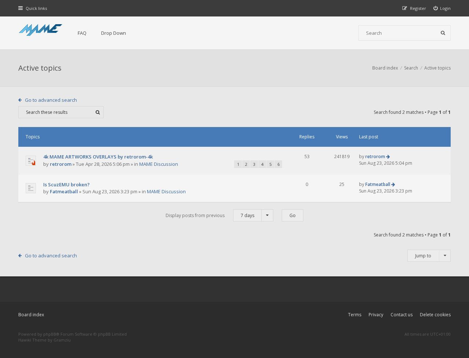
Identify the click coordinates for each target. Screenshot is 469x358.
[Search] (443, 33)
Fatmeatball (64, 191)
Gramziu (62, 340)
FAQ (82, 33)
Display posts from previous (210, 215)
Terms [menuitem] (354, 315)
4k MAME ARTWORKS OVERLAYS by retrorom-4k (98, 156)
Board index (31, 315)
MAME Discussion (158, 164)
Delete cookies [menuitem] (435, 315)
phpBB (49, 334)
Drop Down (113, 33)
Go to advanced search (51, 100)
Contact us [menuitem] (402, 315)
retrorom (60, 164)
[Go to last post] (388, 156)
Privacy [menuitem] (376, 315)
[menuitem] (442, 8)
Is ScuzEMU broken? (66, 184)
